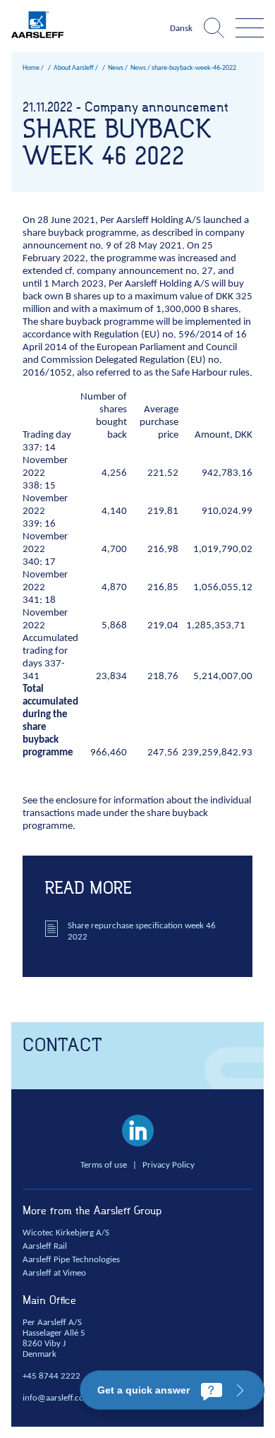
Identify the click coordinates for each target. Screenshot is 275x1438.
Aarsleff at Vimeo (54, 1273)
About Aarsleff (74, 68)
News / (140, 68)
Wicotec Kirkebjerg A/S (66, 1233)
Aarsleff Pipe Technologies (71, 1260)
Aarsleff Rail (45, 1246)
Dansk (181, 29)
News (115, 68)
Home (31, 68)
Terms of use (103, 1165)
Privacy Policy (168, 1165)
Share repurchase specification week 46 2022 (142, 931)
